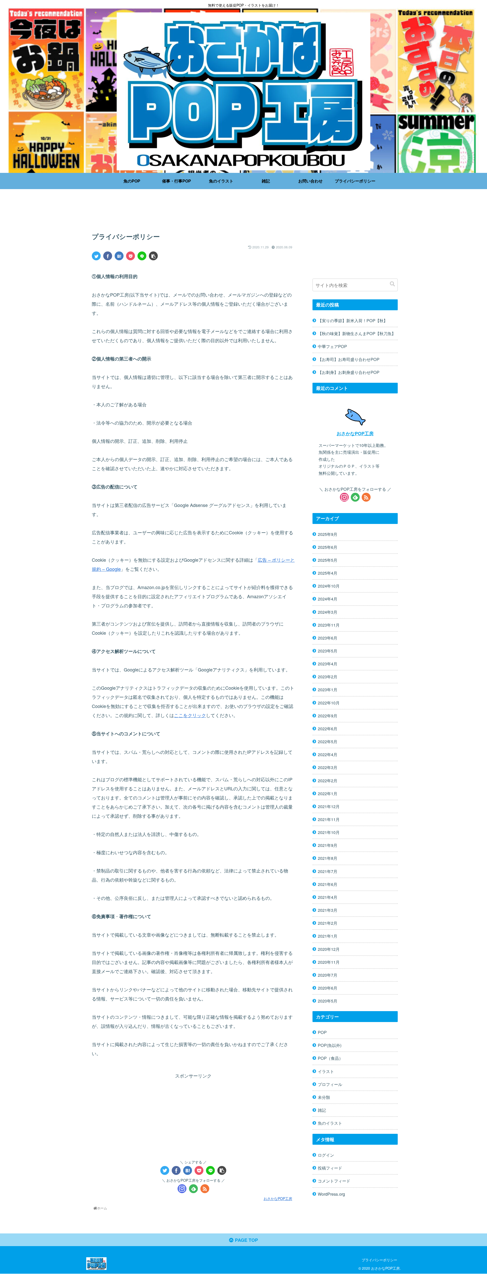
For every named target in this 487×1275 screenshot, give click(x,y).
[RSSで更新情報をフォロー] (204, 1188)
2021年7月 (327, 871)
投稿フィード (330, 1168)
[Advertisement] (193, 212)
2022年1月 (327, 793)
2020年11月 (329, 962)
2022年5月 (327, 741)
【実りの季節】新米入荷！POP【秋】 (353, 320)
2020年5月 (327, 1001)
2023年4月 (327, 664)
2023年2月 (327, 676)
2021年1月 (327, 936)
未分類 (324, 1097)
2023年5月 (327, 651)
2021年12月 (329, 806)
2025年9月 (327, 534)
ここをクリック (190, 715)
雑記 (322, 1110)
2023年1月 (327, 689)
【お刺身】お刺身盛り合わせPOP (348, 372)
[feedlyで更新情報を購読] (193, 1188)
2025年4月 (327, 573)
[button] (392, 284)
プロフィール (330, 1084)
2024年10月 (329, 586)
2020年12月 (329, 949)
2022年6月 (327, 728)
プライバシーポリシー (379, 1259)
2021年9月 (327, 845)
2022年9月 (327, 715)
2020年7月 (327, 975)
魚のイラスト (330, 1123)
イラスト (326, 1071)
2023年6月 (327, 638)
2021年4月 (327, 897)
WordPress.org (331, 1194)
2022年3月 (327, 767)
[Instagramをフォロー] (182, 1188)
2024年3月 (327, 612)
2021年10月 (329, 832)
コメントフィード (334, 1181)
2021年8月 (327, 858)
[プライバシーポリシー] (119, 255)
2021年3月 (327, 910)
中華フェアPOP (332, 346)
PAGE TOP (246, 1240)
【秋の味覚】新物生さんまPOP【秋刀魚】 (357, 333)
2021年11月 (329, 819)
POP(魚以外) (329, 1045)
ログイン (326, 1155)
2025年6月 (327, 547)
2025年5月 (327, 560)
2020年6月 (327, 988)
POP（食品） (330, 1058)
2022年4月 (327, 754)
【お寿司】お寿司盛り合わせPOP (348, 359)
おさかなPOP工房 (355, 433)
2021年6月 (327, 884)
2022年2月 (327, 780)
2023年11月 (329, 625)
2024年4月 (327, 599)
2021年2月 (327, 923)
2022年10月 (329, 702)
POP (322, 1032)
